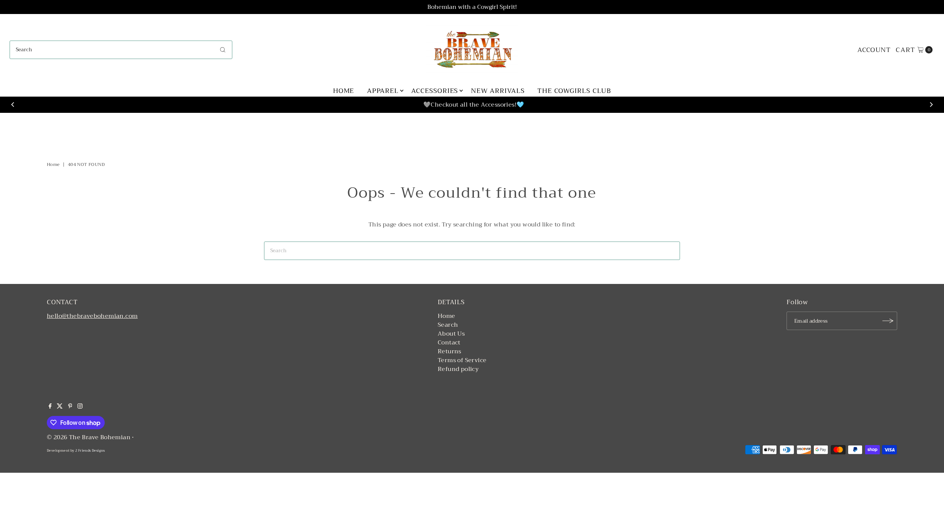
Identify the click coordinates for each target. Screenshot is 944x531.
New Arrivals (498, 90)
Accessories (434, 90)
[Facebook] (50, 406)
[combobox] (121, 50)
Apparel (383, 90)
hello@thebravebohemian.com (92, 316)
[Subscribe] (888, 321)
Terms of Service (462, 360)
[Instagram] (80, 406)
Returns (449, 351)
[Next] (930, 104)
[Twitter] (60, 406)
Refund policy (458, 369)
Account (874, 50)
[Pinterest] (70, 406)
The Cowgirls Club (574, 90)
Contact (449, 342)
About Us (451, 334)
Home (343, 90)
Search (448, 325)
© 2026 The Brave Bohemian (89, 437)
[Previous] (13, 104)
